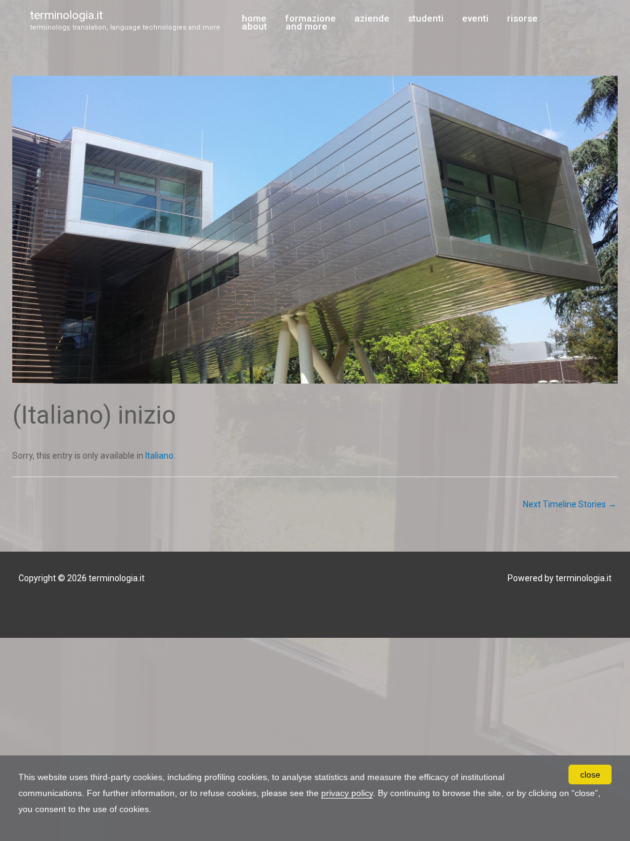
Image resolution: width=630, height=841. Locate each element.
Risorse (522, 19)
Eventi (475, 19)
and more (306, 27)
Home (254, 19)
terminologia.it (66, 15)
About (254, 27)
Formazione (310, 19)
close (590, 774)
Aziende (371, 19)
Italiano (159, 456)
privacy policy (347, 793)
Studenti (426, 19)
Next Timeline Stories (569, 504)
